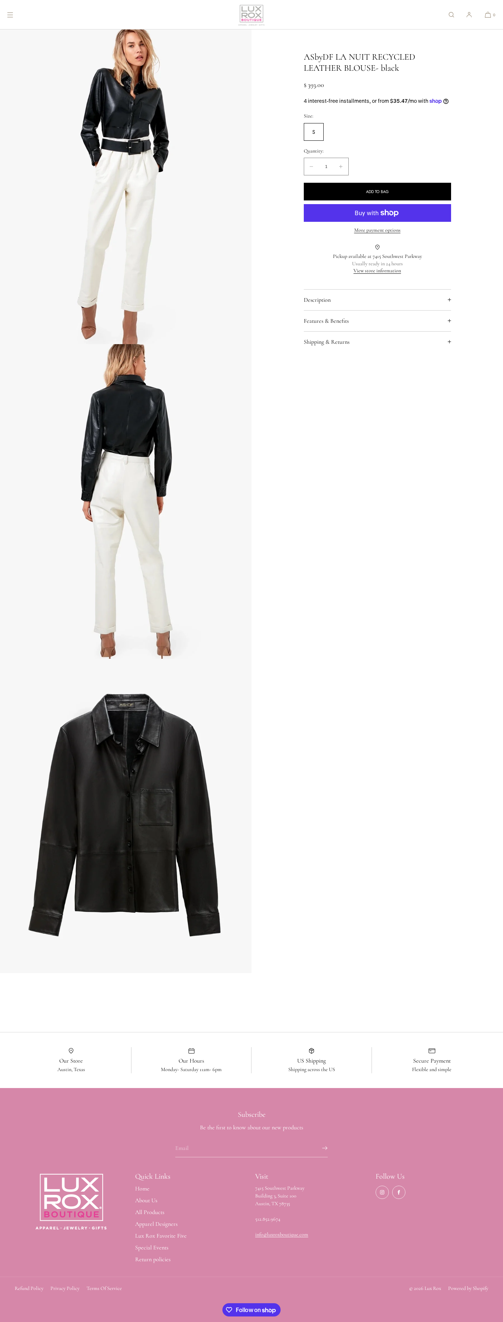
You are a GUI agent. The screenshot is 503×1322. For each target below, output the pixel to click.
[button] (451, 14)
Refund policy (29, 1288)
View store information (377, 270)
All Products (149, 1212)
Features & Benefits (326, 321)
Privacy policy (65, 1288)
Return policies (152, 1259)
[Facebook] (399, 1192)
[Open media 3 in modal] (126, 816)
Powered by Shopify (468, 1288)
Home (142, 1188)
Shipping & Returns (326, 342)
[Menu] (16, 14)
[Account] (469, 14)
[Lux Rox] (251, 15)
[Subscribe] (318, 1148)
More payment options (377, 230)
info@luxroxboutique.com (281, 1234)
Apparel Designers (156, 1224)
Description (317, 300)
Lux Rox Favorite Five (161, 1235)
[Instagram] (382, 1192)
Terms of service (104, 1288)
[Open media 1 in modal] (126, 186)
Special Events (151, 1247)
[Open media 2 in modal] (126, 501)
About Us (146, 1200)
